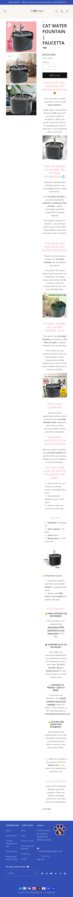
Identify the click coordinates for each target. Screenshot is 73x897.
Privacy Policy (11, 851)
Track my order (27, 841)
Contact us (25, 854)
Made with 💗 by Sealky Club (45, 892)
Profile (24, 859)
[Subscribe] (36, 873)
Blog (23, 836)
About (8, 831)
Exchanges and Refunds (27, 847)
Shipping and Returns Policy (12, 858)
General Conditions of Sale (11, 843)
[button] (5, 11)
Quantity (45, 62)
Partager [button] (47, 809)
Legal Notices (11, 836)
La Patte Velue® (29, 892)
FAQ (23, 831)
